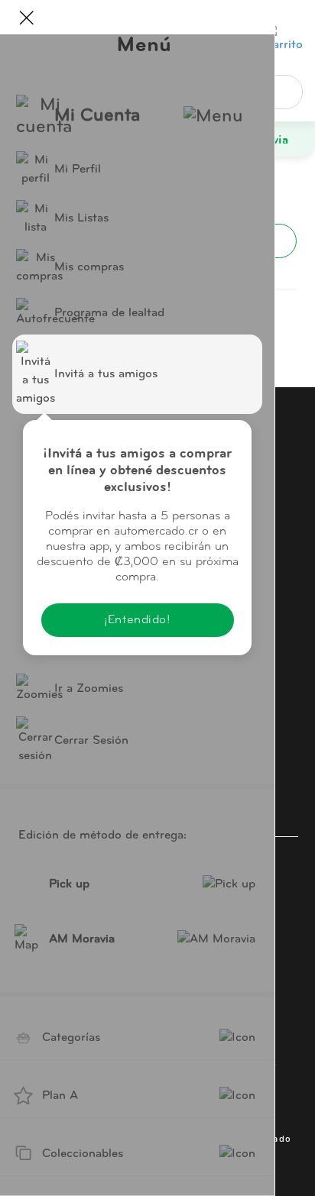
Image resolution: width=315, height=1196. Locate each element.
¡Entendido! (137, 620)
